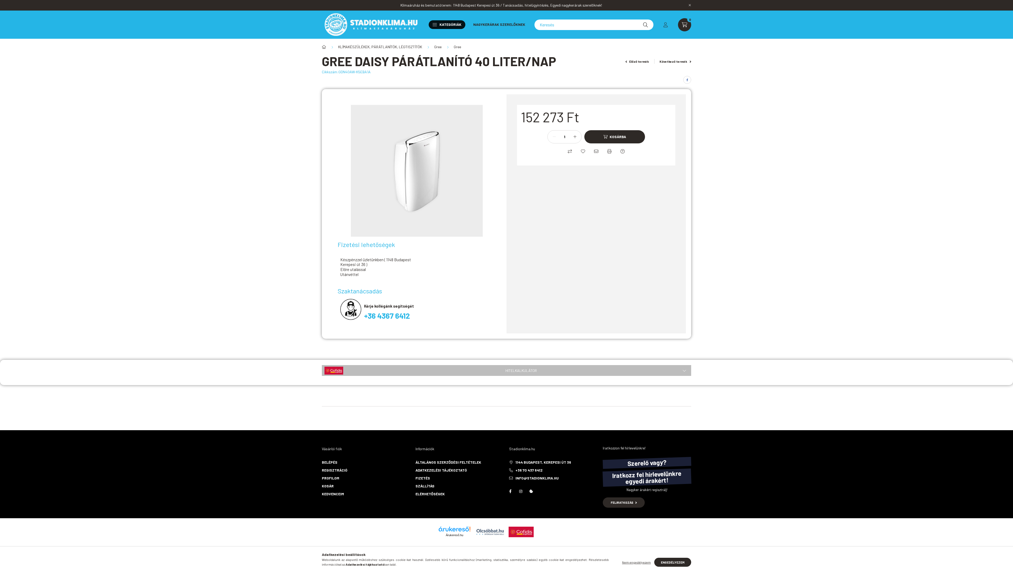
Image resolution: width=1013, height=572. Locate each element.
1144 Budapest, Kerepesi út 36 (543, 462)
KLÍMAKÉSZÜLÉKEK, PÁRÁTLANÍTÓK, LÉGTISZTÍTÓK (380, 47)
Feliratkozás (622, 502)
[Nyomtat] (609, 151)
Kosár (328, 486)
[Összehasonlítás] (570, 151)
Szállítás (424, 486)
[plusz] (575, 137)
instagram (520, 491)
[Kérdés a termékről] (622, 151)
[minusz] (554, 137)
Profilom (330, 478)
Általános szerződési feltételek (448, 462)
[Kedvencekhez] (583, 151)
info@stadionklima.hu (537, 478)
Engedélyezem (673, 562)
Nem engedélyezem (636, 562)
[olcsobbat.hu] (490, 531)
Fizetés (422, 478)
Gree (438, 47)
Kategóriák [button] (450, 24)
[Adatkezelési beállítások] (531, 491)
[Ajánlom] (596, 151)
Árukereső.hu (454, 535)
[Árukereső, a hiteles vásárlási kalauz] (556, 531)
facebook (510, 491)
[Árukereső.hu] (454, 529)
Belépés (329, 462)
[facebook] (687, 80)
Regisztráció (334, 470)
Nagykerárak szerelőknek (499, 24)
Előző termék (639, 61)
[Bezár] (690, 5)
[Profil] (665, 24)
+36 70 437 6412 (529, 470)
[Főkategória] (324, 47)
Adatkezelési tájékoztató (441, 470)
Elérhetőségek (430, 494)
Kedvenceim (333, 494)
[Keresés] (645, 24)
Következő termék (674, 61)
